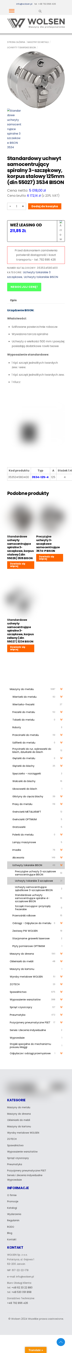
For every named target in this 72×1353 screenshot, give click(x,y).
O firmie (12, 1195)
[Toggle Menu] (12, 11)
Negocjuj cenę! (24, 287)
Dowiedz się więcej (17, 565)
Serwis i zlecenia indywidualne (24, 1175)
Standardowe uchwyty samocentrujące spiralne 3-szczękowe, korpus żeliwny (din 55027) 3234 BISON (20, 631)
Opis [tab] (13, 300)
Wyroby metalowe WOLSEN (23, 1132)
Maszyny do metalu (38, 42)
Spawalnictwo (15, 1145)
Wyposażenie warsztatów (22, 1151)
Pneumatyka (14, 1164)
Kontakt (11, 1239)
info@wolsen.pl (24, 3)
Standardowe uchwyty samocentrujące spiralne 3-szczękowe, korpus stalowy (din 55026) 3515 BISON (20, 547)
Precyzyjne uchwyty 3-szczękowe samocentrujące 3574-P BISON (48, 544)
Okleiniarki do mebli (18, 1120)
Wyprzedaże (14, 1179)
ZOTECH (12, 1139)
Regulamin (13, 1220)
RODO (10, 1227)
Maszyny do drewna (19, 1114)
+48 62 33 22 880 (22, 1287)
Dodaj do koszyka (44, 206)
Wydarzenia (14, 1214)
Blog (9, 1233)
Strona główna (16, 42)
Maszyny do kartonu (19, 1126)
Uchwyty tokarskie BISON (21, 47)
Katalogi (12, 1208)
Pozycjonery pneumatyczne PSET (26, 1170)
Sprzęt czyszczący (18, 1158)
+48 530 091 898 (21, 1292)
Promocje (12, 1201)
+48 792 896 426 (17, 1303)
